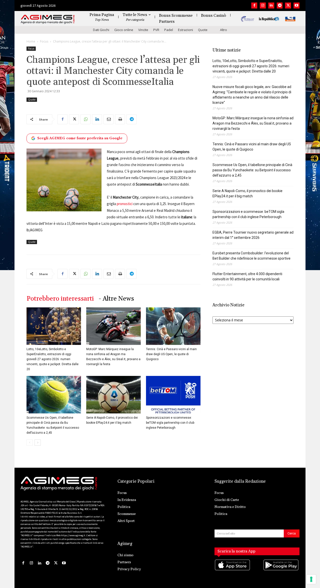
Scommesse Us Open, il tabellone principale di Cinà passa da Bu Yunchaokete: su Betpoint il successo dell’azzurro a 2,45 (252, 170)
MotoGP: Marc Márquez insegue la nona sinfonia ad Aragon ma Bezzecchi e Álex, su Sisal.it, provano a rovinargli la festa (253, 123)
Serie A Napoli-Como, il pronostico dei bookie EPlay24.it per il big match (247, 193)
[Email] (109, 119)
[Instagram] (263, 6)
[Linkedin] (271, 6)
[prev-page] (29, 442)
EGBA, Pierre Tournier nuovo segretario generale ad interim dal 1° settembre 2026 (253, 235)
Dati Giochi (101, 30)
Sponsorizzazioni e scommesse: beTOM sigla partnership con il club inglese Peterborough (170, 422)
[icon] (232, 570)
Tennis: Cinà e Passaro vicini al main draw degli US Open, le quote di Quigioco (171, 354)
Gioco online (123, 30)
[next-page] (37, 442)
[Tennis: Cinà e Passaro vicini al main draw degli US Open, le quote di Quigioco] (173, 326)
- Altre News (116, 299)
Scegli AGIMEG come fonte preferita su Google (79, 138)
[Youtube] (297, 6)
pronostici (124, 203)
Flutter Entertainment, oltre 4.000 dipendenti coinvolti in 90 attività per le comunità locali (247, 276)
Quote (203, 30)
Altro (223, 30)
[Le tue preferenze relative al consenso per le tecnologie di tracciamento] (311, 579)
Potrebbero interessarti (60, 299)
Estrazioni (185, 30)
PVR (156, 30)
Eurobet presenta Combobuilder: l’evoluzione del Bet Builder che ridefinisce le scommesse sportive (251, 255)
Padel (168, 30)
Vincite (143, 30)
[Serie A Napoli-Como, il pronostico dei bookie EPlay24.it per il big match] (113, 394)
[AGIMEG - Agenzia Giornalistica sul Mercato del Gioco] (47, 19)
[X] (288, 6)
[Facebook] (254, 6)
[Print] (120, 119)
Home (30, 41)
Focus (44, 41)
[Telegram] (280, 6)
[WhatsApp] (85, 119)
